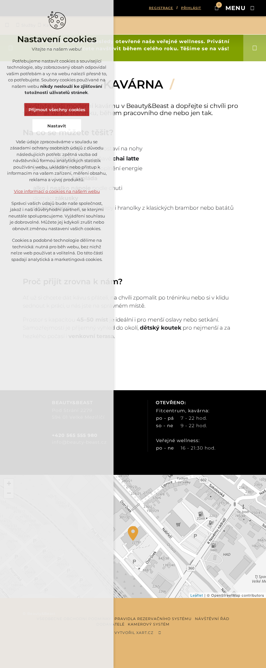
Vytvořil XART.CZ (134, 632)
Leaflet (196, 595)
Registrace (161, 8)
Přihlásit (191, 8)
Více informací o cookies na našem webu (57, 191)
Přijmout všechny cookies (57, 109)
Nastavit (56, 125)
